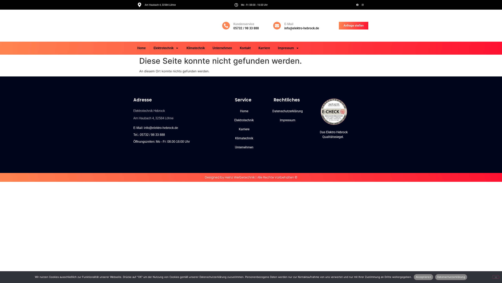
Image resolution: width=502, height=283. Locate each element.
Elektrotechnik (164, 48)
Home (141, 48)
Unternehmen (222, 48)
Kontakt (245, 48)
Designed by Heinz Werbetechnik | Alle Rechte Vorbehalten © (251, 177)
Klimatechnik (195, 48)
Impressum (286, 48)
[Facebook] (357, 5)
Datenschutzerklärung (287, 111)
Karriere (264, 48)
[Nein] (495, 277)
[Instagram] (362, 5)
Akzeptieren (423, 276)
